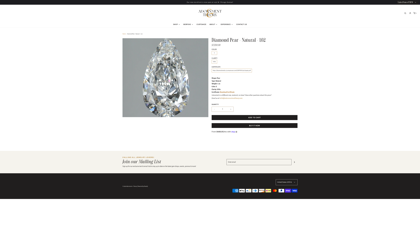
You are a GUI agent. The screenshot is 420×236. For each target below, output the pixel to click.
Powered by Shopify (143, 186)
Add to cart (254, 117)
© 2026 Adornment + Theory (129, 186)
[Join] (294, 162)
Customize (201, 24)
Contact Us (241, 24)
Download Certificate (227, 92)
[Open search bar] (405, 13)
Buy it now (254, 125)
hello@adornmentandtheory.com (231, 98)
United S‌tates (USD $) (405, 2)
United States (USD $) (284, 182)
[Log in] (410, 13)
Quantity (215, 104)
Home (124, 34)
